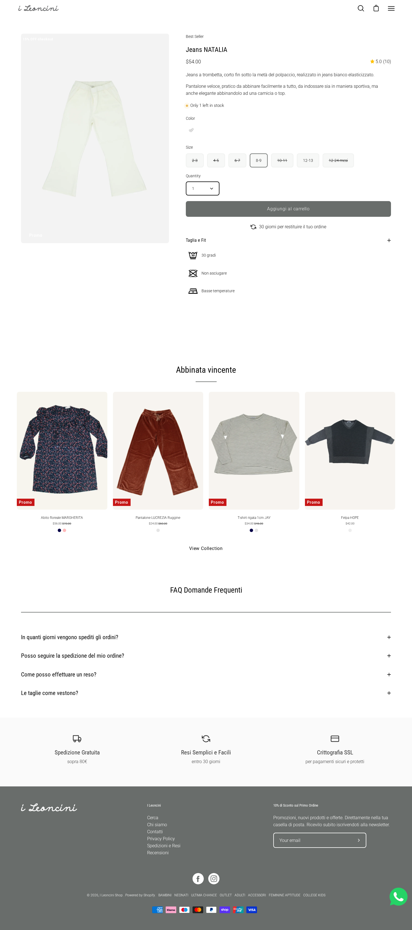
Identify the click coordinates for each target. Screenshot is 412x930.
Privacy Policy (161, 838)
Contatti (155, 831)
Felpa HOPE (350, 518)
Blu (59, 530)
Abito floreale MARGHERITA (62, 518)
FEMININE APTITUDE (284, 895)
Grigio (350, 530)
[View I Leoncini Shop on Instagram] (213, 878)
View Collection (206, 548)
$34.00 (254, 523)
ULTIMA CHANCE (204, 895)
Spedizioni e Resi (163, 845)
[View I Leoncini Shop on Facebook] (198, 878)
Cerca (152, 817)
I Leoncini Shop (112, 895)
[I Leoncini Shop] (42, 8)
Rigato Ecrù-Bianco (256, 530)
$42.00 (350, 523)
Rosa (64, 530)
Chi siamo (157, 824)
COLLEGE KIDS (314, 895)
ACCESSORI (257, 895)
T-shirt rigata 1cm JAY (254, 518)
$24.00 (158, 523)
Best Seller (195, 36)
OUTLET (226, 895)
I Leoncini (154, 805)
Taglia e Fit (196, 240)
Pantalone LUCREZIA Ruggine (158, 518)
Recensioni (158, 852)
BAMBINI (165, 895)
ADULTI (240, 895)
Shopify (149, 895)
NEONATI (181, 895)
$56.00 (62, 523)
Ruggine (158, 530)
